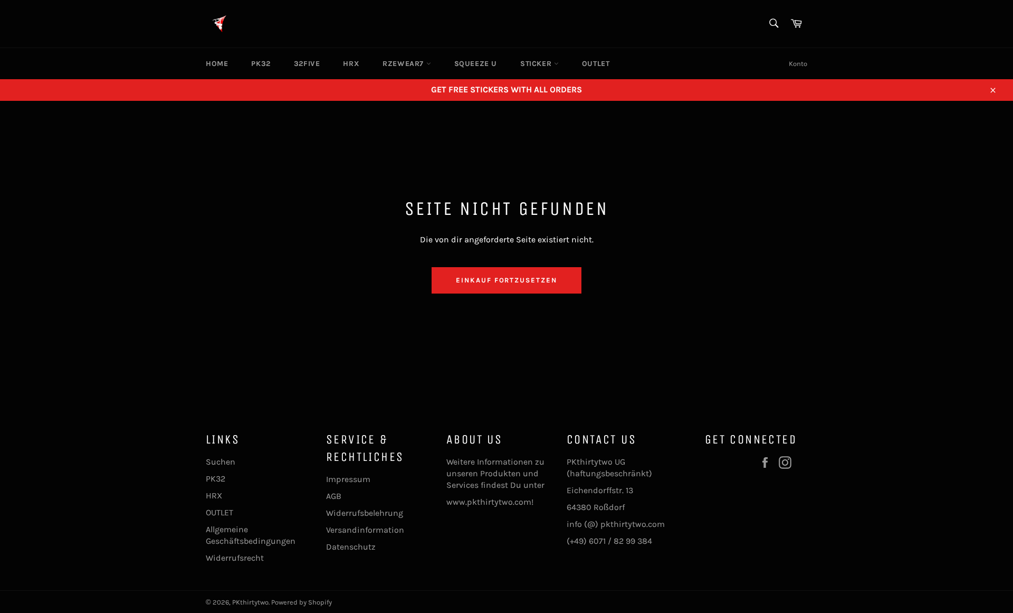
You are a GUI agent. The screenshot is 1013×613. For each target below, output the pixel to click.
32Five (307, 63)
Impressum (348, 479)
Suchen (220, 462)
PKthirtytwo (250, 602)
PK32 (260, 63)
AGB (333, 496)
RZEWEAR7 (404, 63)
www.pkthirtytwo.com (488, 502)
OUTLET (596, 63)
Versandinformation (365, 530)
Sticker (537, 63)
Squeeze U (475, 63)
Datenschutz (351, 547)
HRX (351, 63)
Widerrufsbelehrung (364, 513)
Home (217, 63)
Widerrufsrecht (235, 558)
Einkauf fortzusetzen (506, 280)
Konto (798, 64)
